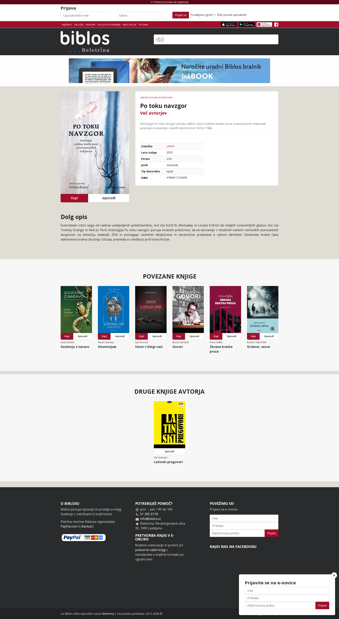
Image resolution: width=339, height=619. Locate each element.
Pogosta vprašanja (109, 24)
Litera (170, 146)
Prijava (271, 533)
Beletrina (108, 613)
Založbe (79, 24)
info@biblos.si (150, 519)
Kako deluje (129, 24)
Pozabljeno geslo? (202, 15)
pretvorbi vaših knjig (150, 550)
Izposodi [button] (108, 197)
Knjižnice (67, 24)
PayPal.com (69, 526)
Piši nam (143, 24)
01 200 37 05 (149, 514)
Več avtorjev (153, 113)
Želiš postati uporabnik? (232, 15)
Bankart (87, 526)
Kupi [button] (74, 197)
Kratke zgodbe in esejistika (156, 97)
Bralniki (90, 24)
